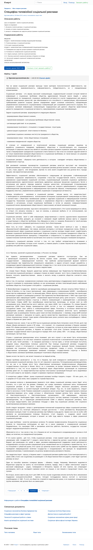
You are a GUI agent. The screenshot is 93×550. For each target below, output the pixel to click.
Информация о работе (28, 500)
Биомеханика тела (69, 532)
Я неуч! (16, 544)
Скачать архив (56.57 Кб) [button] (14, 68)
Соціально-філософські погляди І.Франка (62, 520)
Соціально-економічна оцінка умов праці (62, 517)
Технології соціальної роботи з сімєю (17, 517)
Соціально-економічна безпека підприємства (20, 511)
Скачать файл (45, 78)
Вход (65, 2)
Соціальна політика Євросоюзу (59, 511)
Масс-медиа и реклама (19, 8)
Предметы (7, 8)
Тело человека (9, 532)
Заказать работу (82, 2)
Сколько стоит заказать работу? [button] (39, 68)
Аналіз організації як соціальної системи (19, 520)
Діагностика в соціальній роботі (59, 514)
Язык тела (37, 532)
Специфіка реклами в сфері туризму (17, 514)
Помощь (72, 2)
